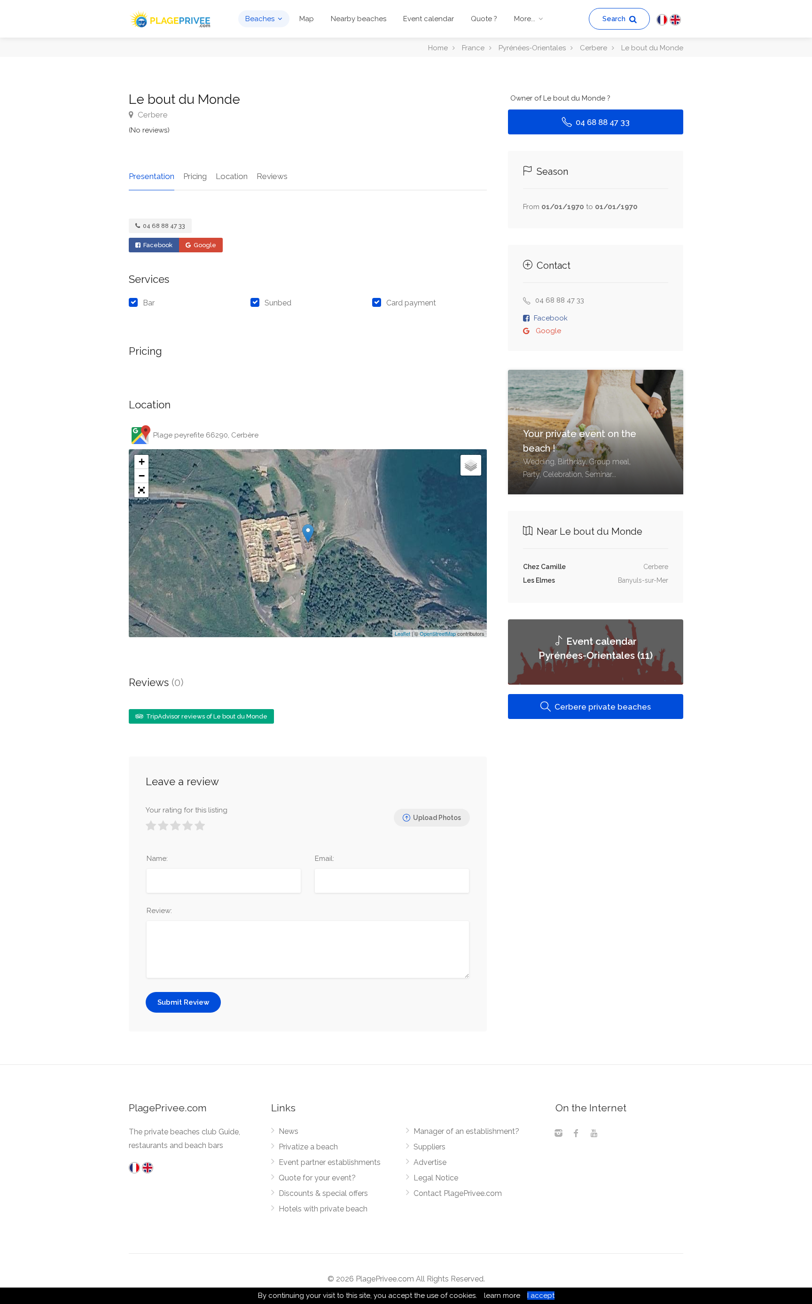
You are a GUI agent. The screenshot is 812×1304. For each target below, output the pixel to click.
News (288, 1131)
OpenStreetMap (438, 633)
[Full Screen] (141, 490)
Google (204, 245)
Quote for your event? (317, 1177)
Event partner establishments (330, 1162)
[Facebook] (576, 1134)
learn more (502, 1295)
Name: (157, 858)
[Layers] (471, 465)
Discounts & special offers (323, 1193)
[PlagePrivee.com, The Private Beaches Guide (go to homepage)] (171, 18)
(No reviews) (149, 130)
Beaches (259, 19)
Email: (324, 858)
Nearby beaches (358, 19)
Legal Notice (436, 1177)
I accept (540, 1295)
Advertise (430, 1162)
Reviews (272, 176)
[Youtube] (594, 1134)
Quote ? (484, 19)
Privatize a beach (308, 1146)
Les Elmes (539, 580)
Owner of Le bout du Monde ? (560, 98)
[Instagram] (558, 1134)
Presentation (151, 176)
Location (232, 176)
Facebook (157, 245)
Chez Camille (544, 566)
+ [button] (142, 462)
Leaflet (402, 633)
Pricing (195, 176)
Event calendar (428, 19)
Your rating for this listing (186, 810)
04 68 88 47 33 (163, 225)
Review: (159, 910)
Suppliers (429, 1146)
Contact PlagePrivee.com (458, 1193)
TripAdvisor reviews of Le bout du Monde (206, 716)
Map (306, 19)
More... (524, 19)
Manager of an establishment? (466, 1131)
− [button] (142, 476)
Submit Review (183, 1002)
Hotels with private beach (323, 1208)
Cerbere (152, 114)
